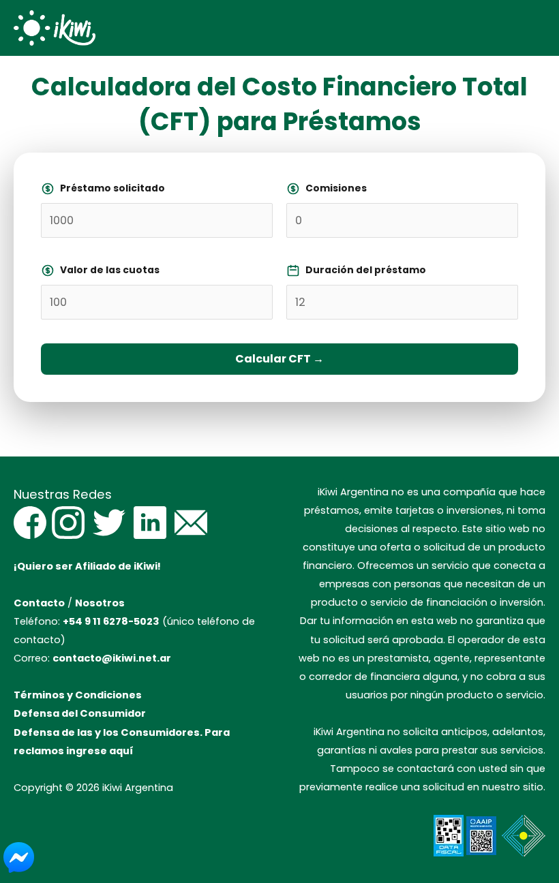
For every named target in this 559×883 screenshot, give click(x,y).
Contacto (39, 603)
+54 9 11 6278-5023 (111, 621)
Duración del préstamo (365, 270)
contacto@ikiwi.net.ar (111, 658)
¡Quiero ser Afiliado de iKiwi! (87, 566)
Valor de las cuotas (110, 270)
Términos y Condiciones (78, 695)
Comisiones (336, 188)
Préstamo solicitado (112, 188)
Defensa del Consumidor (80, 713)
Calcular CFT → (279, 359)
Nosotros (100, 603)
